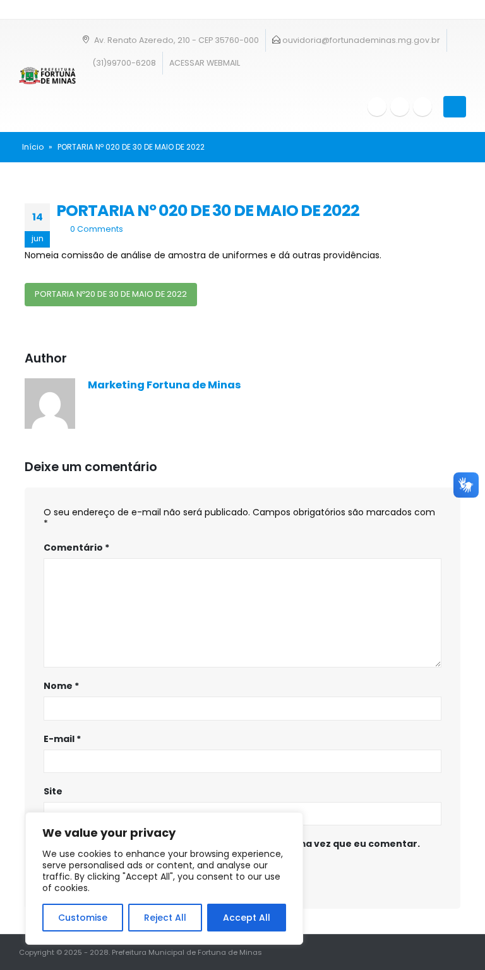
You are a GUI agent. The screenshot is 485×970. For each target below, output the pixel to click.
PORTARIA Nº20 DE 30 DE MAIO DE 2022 (111, 294)
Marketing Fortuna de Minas (164, 385)
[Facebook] (377, 106)
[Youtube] (399, 106)
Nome (61, 686)
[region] (164, 878)
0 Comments (96, 229)
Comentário (76, 547)
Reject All (165, 917)
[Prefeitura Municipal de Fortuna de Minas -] (47, 76)
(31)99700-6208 (123, 62)
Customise (82, 917)
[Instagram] (422, 106)
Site (53, 791)
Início (33, 146)
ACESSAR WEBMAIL (204, 62)
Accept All (246, 917)
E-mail (62, 739)
